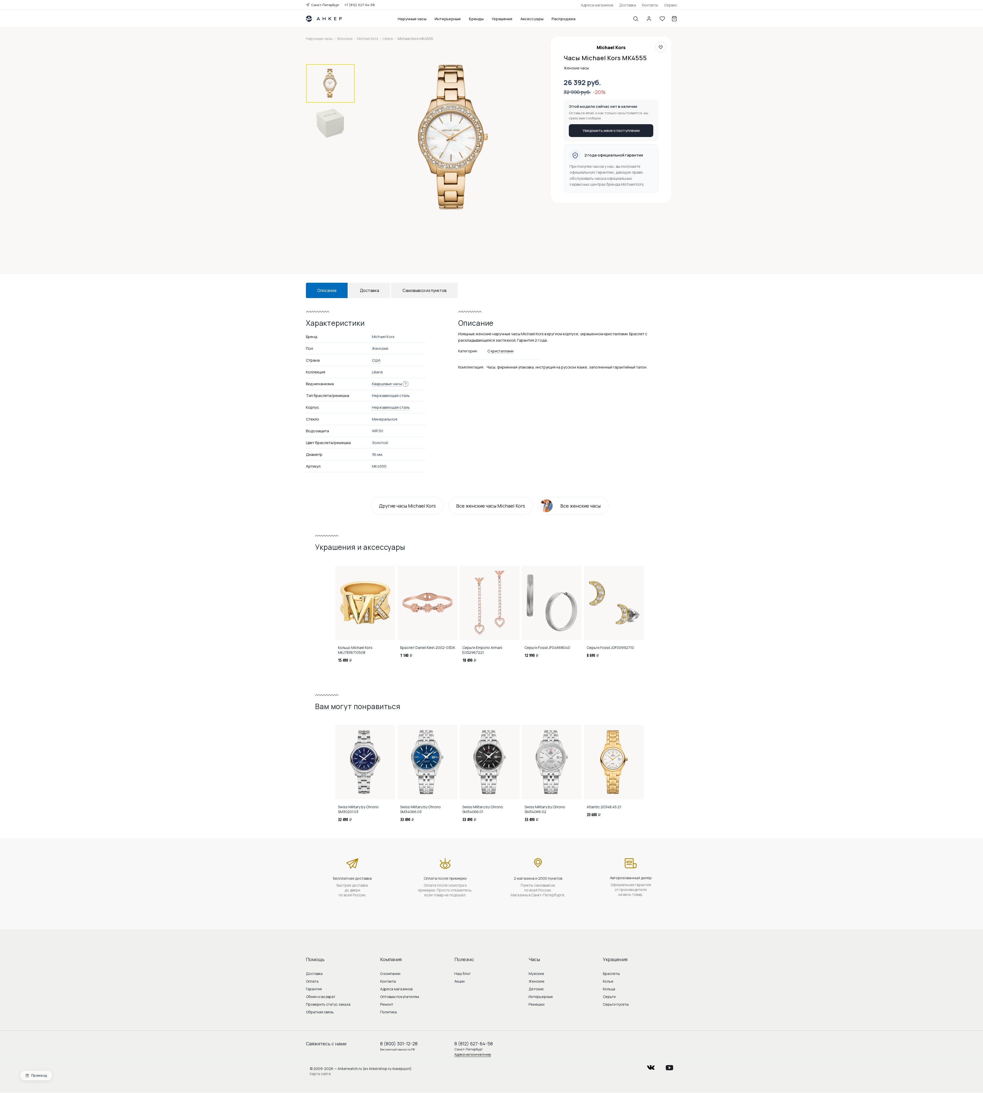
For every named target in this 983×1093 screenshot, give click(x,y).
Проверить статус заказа (328, 1004)
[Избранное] (662, 19)
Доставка (627, 5)
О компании (390, 973)
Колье (608, 981)
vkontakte (651, 1066)
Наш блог (462, 973)
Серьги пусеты (616, 1004)
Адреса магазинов (597, 5)
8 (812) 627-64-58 (473, 1044)
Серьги (609, 996)
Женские (536, 981)
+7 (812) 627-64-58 (360, 5)
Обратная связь (320, 1012)
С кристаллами (500, 351)
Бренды (476, 19)
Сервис (670, 5)
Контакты (650, 5)
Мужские (536, 973)
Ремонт (386, 1004)
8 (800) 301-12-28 (399, 1044)
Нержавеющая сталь (391, 407)
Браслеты (611, 973)
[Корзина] (674, 19)
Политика (388, 1012)
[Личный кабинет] (649, 19)
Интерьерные (448, 19)
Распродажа (563, 19)
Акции (459, 981)
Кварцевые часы (387, 383)
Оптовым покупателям (399, 996)
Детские (536, 988)
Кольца (609, 988)
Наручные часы (412, 19)
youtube (669, 1066)
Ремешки (536, 1004)
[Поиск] (636, 19)
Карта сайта (320, 1073)
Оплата (312, 981)
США (376, 360)
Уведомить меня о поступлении (611, 130)
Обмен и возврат (320, 996)
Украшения (502, 19)
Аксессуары (531, 19)
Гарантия (314, 988)
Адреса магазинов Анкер (472, 1054)
